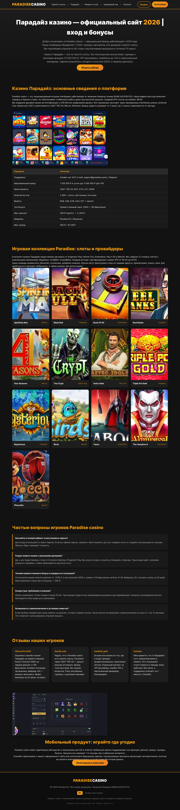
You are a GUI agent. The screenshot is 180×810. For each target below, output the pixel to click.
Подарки (75, 4)
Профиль (144, 4)
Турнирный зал (110, 4)
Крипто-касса (58, 4)
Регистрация (160, 4)
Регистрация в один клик (90, 762)
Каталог (127, 4)
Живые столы (91, 4)
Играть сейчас (90, 67)
